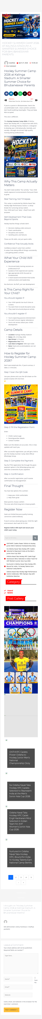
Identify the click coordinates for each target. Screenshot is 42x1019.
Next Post (21, 898)
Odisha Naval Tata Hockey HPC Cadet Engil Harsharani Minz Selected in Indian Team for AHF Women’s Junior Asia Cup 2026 (20, 821)
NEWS (13, 58)
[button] (6, 93)
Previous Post (21, 893)
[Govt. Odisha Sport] (19, 16)
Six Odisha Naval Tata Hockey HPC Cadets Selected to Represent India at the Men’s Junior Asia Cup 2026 (20, 791)
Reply (36, 934)
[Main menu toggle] (37, 16)
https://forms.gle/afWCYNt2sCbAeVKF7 (19, 381)
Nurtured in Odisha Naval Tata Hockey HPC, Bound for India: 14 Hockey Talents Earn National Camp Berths (20, 857)
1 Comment (6, 58)
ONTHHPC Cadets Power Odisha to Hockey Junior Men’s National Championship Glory (19, 757)
